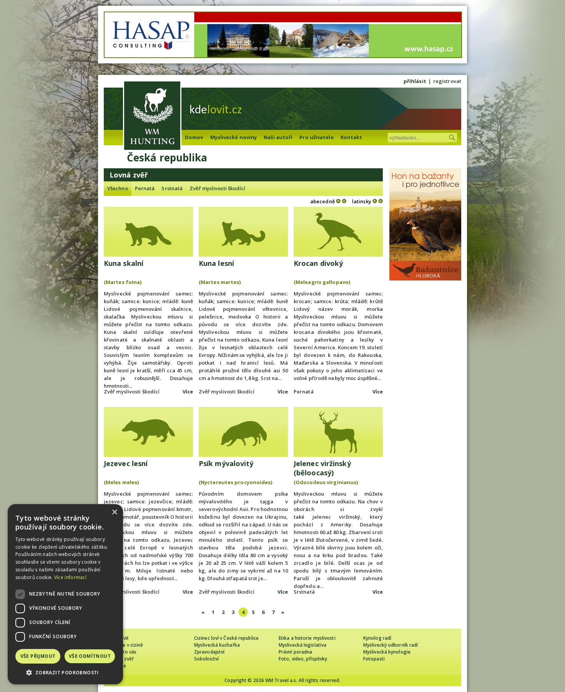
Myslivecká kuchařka (217, 645)
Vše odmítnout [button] (90, 656)
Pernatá (145, 188)
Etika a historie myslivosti (307, 638)
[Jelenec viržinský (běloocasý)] (338, 432)
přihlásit (415, 81)
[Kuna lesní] (243, 232)
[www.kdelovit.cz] (152, 116)
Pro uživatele (316, 137)
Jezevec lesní (126, 463)
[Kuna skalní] (148, 232)
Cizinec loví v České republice (226, 638)
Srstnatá (172, 188)
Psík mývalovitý (226, 463)
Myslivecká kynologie (386, 652)
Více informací (70, 577)
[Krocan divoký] (338, 232)
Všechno (117, 188)
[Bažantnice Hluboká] (425, 278)
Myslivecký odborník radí (390, 645)
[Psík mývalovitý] (243, 432)
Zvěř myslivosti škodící (217, 188)
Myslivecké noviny (233, 137)
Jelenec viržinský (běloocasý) (322, 468)
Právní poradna (295, 652)
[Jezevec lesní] (148, 432)
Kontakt (351, 137)
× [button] (114, 512)
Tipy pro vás (123, 652)
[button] (65, 673)
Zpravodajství (209, 652)
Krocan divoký (318, 263)
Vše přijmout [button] (38, 656)
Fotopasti (374, 658)
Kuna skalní (123, 263)
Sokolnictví (206, 658)
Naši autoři (278, 137)
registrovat (447, 81)
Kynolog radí (377, 638)
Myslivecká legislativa (302, 645)
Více (188, 391)
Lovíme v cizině (126, 645)
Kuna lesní (216, 263)
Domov (194, 137)
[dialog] (65, 594)
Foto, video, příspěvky (303, 658)
